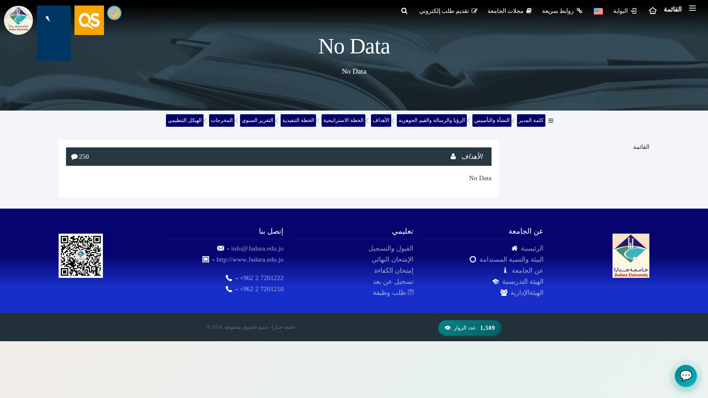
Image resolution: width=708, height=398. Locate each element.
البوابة (621, 11)
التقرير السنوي (257, 120)
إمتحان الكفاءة (393, 270)
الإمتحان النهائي (392, 259)
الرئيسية (532, 248)
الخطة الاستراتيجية (343, 120)
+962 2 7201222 (262, 278)
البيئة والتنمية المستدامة (511, 259)
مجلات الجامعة (506, 11)
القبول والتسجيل (390, 248)
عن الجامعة (528, 270)
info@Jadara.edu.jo (257, 248)
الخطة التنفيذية (298, 120)
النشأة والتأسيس (492, 120)
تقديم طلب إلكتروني (444, 11)
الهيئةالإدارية (527, 292)
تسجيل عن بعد (393, 281)
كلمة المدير (531, 120)
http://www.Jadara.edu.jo (250, 259)
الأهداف (381, 120)
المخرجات (222, 120)
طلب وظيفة (390, 292)
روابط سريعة (558, 11)
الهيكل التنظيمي (185, 120)
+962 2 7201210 (262, 289)
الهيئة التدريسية (523, 281)
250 (84, 156)
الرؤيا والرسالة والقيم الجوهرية (432, 120)
